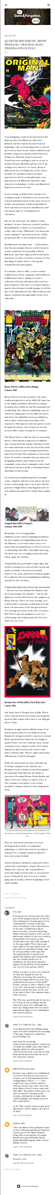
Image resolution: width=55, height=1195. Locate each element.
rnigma (16, 1123)
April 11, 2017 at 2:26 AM (22, 1147)
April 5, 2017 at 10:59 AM (23, 1017)
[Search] (48, 4)
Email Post (15, 894)
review (37, 1080)
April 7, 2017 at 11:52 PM (22, 1115)
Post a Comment (13, 1169)
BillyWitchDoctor (21, 1069)
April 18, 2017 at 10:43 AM (23, 1163)
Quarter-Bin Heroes (18, 898)
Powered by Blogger (29, 1186)
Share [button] (7, 894)
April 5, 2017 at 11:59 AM (22, 1061)
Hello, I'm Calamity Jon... (25, 1024)
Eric (15, 912)
